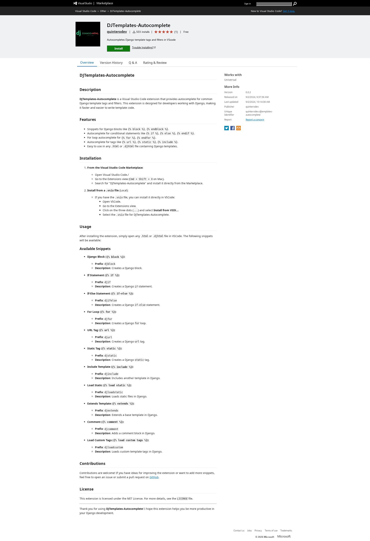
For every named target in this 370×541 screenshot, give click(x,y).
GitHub (154, 477)
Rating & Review (155, 63)
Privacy (258, 530)
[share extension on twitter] (227, 129)
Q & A (133, 63)
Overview (87, 62)
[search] (295, 4)
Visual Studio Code (85, 11)
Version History (111, 63)
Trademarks (286, 530)
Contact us (239, 530)
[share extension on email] (238, 129)
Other (103, 11)
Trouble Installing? (142, 47)
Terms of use (271, 530)
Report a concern (255, 119)
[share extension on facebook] (233, 129)
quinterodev (117, 31)
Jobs (249, 530)
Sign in (247, 3)
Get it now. (289, 11)
